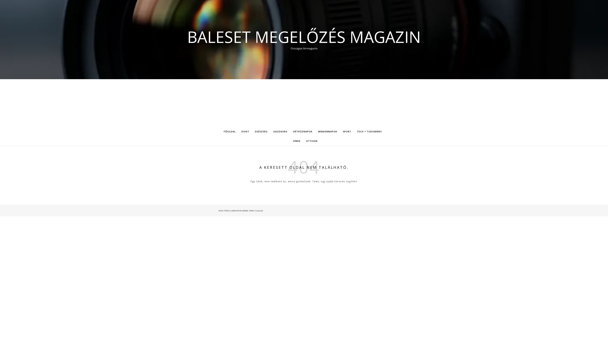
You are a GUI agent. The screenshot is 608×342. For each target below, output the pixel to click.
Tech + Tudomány (369, 131)
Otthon (311, 140)
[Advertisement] (304, 103)
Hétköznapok (302, 131)
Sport (347, 131)
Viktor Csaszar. (256, 210)
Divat (245, 131)
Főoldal (230, 131)
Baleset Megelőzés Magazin (304, 37)
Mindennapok (327, 131)
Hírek (296, 140)
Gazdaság (280, 131)
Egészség (261, 131)
